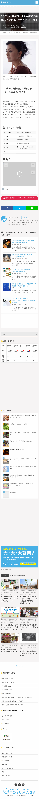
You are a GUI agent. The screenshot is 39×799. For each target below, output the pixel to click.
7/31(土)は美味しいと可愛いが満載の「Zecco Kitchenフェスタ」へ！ (10, 599)
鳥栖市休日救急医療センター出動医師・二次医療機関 (17, 697)
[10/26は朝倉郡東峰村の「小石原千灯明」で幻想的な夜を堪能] (7, 243)
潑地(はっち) (13, 492)
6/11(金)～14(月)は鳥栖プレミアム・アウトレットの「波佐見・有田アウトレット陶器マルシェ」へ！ (29, 600)
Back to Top (19, 666)
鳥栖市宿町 (13, 27)
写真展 (34, 647)
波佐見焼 (28, 592)
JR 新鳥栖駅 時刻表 (7, 689)
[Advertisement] (19, 320)
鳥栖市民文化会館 (21, 27)
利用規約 (4, 764)
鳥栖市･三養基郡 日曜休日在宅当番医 (12, 701)
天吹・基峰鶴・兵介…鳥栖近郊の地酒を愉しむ (22, 441)
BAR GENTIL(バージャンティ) (17, 449)
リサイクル (5, 620)
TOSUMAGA (19, 795)
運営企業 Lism (6, 775)
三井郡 (9, 594)
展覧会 (21, 648)
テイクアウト (29, 620)
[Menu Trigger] (36, 2)
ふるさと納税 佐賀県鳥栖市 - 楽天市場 (12, 705)
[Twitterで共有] (19, 208)
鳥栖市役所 (26, 622)
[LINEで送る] (32, 208)
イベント (23, 25)
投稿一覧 (24, 217)
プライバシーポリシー (8, 768)
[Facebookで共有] (7, 208)
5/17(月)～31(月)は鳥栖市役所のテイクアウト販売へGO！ (29, 627)
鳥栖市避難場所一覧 (7, 678)
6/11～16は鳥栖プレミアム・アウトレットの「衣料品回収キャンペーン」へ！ (10, 627)
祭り (10, 647)
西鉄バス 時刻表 (6, 693)
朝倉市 (6, 647)
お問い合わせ (5, 760)
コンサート (7, 27)
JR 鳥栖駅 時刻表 (6, 686)
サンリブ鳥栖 (5, 719)
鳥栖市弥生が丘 (13, 622)
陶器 (32, 592)
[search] (36, 334)
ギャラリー (28, 647)
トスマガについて (7, 753)
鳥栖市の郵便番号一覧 (8, 682)
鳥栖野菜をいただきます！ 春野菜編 (19, 424)
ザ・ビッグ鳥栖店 (7, 716)
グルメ (23, 620)
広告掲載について (7, 757)
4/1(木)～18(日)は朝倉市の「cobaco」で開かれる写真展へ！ (29, 653)
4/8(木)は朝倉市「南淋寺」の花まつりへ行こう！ (10, 650)
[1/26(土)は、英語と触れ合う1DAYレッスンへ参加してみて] (7, 258)
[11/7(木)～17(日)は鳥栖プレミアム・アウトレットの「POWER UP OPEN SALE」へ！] (7, 301)
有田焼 (23, 592)
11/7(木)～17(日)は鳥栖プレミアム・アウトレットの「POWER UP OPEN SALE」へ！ (24, 300)
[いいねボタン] (3, 189)
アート (23, 647)
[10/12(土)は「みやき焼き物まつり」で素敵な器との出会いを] (7, 272)
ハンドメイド (5, 592)
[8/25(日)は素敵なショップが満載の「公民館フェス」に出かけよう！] (7, 287)
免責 (3, 772)
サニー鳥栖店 (5, 723)
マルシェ (12, 592)
